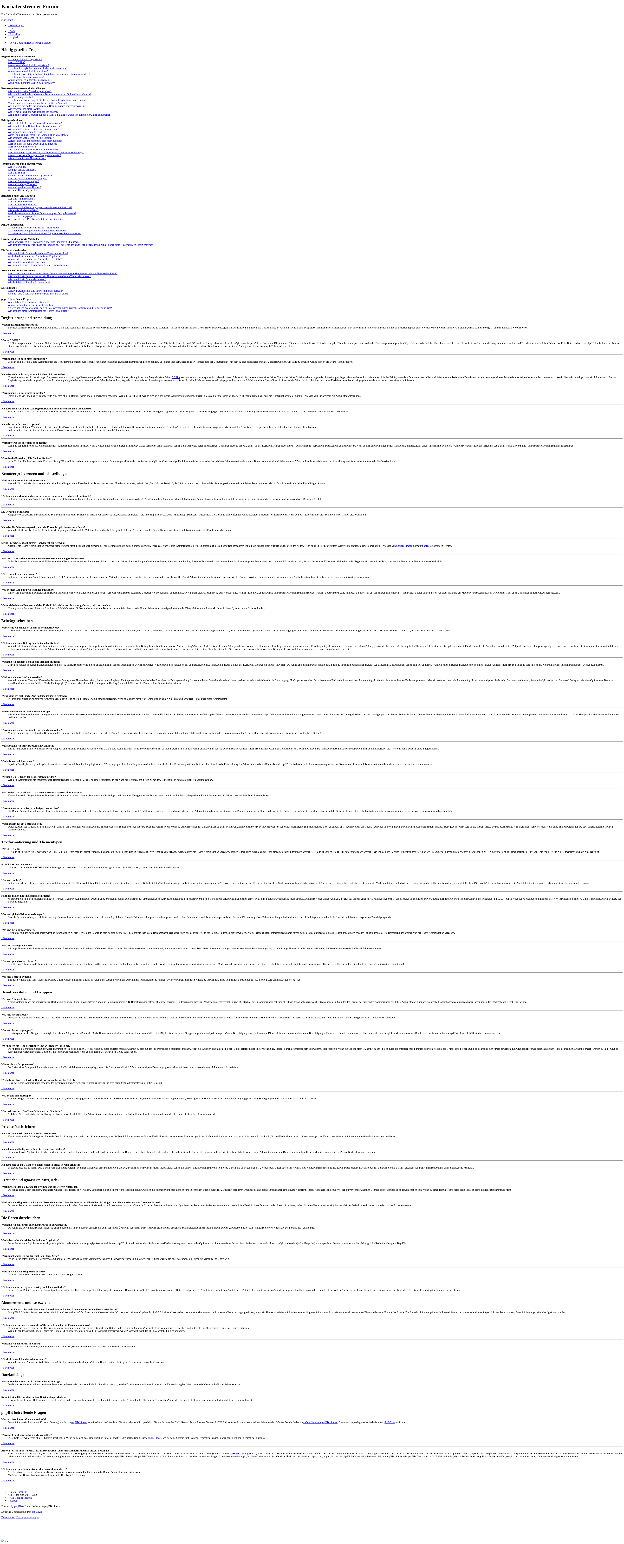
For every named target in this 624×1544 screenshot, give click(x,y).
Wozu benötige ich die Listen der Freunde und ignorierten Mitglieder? (43, 242)
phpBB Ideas (155, 1438)
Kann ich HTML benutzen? (22, 169)
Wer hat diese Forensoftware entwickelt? (28, 302)
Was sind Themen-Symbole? (22, 190)
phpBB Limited (404, 545)
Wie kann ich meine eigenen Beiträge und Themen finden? (38, 265)
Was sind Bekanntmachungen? (23, 181)
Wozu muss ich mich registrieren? (25, 59)
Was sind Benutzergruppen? (22, 204)
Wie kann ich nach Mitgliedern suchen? (28, 262)
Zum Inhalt (7, 20)
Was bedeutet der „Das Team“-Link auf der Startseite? (35, 219)
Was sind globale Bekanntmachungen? (27, 178)
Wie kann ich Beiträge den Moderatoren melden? (33, 149)
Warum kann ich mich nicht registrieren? (28, 65)
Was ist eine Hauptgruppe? (21, 216)
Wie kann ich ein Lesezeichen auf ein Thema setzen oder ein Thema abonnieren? (49, 276)
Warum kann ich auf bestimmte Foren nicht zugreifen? (35, 140)
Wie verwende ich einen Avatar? (24, 108)
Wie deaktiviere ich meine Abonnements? (29, 282)
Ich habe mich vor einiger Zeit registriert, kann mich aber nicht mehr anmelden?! (49, 74)
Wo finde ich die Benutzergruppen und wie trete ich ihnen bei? (40, 207)
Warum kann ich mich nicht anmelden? (28, 71)
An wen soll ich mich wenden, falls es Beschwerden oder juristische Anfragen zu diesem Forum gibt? (60, 308)
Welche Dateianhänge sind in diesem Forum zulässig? (35, 290)
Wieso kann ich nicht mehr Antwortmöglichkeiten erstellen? (38, 135)
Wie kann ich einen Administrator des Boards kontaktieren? (38, 310)
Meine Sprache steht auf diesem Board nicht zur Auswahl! (37, 103)
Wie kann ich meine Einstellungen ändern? (30, 91)
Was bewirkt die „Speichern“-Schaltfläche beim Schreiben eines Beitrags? (46, 152)
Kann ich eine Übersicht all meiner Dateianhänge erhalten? (38, 293)
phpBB (18, 1506)
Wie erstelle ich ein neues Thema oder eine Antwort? (35, 123)
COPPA (176, 377)
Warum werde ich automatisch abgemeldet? (30, 80)
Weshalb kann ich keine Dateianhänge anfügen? (32, 143)
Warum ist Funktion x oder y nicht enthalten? (31, 305)
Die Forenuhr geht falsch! (21, 97)
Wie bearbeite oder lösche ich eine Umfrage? (31, 137)
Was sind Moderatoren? (20, 201)
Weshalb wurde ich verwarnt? (23, 146)
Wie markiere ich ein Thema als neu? (27, 158)
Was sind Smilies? (17, 172)
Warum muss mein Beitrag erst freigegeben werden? (34, 155)
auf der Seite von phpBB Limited (320, 1422)
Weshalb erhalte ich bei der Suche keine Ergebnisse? (35, 256)
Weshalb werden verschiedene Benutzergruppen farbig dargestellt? (42, 213)
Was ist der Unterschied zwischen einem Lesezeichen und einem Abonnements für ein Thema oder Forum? (62, 273)
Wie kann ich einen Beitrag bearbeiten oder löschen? (35, 126)
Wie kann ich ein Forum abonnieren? (27, 279)
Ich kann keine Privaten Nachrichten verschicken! (33, 227)
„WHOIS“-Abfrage (239, 1453)
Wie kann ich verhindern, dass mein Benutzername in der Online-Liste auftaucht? (49, 94)
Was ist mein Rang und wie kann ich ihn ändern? (33, 111)
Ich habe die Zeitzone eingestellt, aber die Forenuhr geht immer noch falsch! (47, 100)
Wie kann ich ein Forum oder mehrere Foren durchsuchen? (38, 253)
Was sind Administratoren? (21, 198)
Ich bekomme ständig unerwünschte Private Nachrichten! (37, 230)
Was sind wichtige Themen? (22, 184)
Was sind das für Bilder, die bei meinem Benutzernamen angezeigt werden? (46, 106)
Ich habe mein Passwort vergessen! (26, 77)
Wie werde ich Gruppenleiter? (23, 210)
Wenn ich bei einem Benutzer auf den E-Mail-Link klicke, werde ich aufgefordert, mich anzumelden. (59, 114)
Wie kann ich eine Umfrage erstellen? (27, 132)
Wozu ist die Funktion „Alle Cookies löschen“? (32, 82)
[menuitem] (11, 31)
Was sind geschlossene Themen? (24, 187)
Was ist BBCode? (17, 166)
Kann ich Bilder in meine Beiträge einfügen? (31, 175)
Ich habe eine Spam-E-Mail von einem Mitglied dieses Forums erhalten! (44, 233)
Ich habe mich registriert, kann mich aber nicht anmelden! (37, 68)
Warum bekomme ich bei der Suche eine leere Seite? (35, 259)
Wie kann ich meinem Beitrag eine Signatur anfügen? (35, 129)
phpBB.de (427, 545)
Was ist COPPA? (16, 62)
